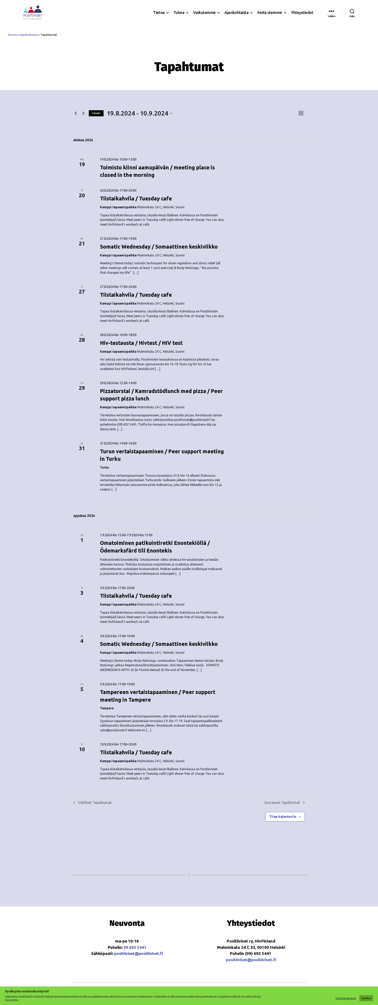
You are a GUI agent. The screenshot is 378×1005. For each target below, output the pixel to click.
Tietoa (159, 12)
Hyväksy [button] (366, 998)
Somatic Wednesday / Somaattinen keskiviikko (159, 247)
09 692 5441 (135, 947)
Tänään (96, 113)
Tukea (178, 12)
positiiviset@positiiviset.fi (138, 953)
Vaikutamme (204, 12)
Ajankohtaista (236, 12)
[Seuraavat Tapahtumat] (83, 113)
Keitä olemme (269, 12)
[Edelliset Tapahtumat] (75, 113)
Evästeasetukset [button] (345, 998)
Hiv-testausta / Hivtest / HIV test (141, 343)
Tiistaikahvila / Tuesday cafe (136, 198)
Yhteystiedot (302, 12)
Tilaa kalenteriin (282, 816)
